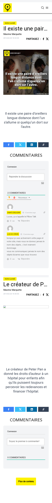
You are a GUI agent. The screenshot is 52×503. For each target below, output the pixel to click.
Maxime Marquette (12, 34)
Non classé (10, 23)
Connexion (12, 167)
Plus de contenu (26, 481)
